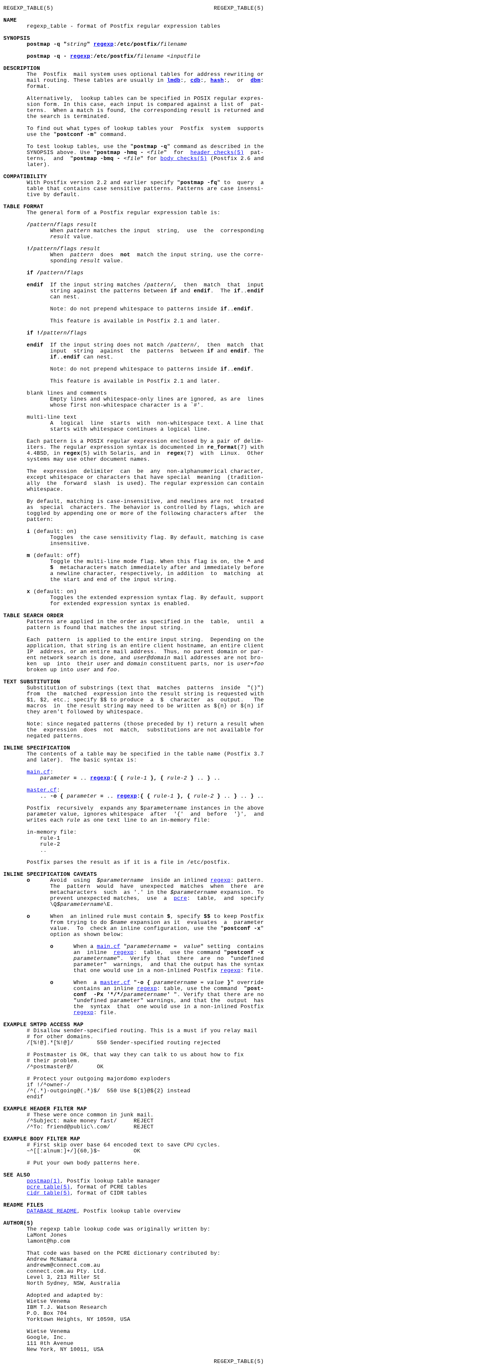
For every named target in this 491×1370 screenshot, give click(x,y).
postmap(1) (43, 1181)
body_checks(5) (183, 159)
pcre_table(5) (48, 1187)
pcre (180, 899)
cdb (195, 81)
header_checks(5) (217, 153)
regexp (104, 44)
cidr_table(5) (48, 1193)
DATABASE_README (52, 1211)
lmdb (173, 81)
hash (217, 81)
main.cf (38, 772)
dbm (256, 81)
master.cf (42, 790)
